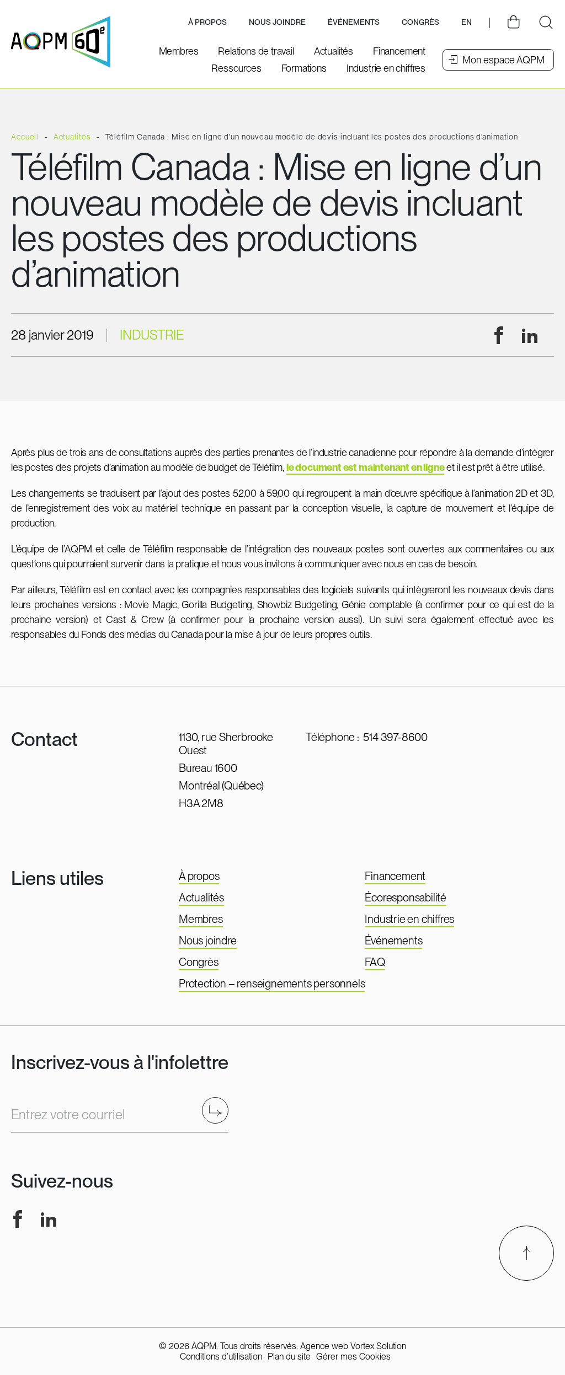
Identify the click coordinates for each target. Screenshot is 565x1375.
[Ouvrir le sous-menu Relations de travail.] (255, 51)
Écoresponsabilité (405, 897)
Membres (201, 919)
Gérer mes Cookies (353, 1356)
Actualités (201, 897)
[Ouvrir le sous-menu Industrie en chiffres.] (386, 68)
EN (466, 22)
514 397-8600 (395, 737)
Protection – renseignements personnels (272, 983)
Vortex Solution (378, 1346)
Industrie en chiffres (409, 919)
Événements (354, 22)
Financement (395, 876)
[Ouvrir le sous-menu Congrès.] (420, 23)
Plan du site (289, 1356)
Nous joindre (277, 22)
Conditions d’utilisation (221, 1356)
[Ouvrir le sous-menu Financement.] (399, 51)
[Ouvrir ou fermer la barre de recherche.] (545, 22)
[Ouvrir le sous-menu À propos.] (207, 23)
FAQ (375, 962)
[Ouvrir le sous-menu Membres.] (178, 51)
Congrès (198, 962)
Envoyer (218, 1110)
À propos (199, 876)
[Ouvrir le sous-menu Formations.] (304, 68)
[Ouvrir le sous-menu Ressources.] (236, 68)
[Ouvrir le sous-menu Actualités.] (333, 51)
